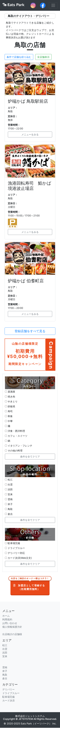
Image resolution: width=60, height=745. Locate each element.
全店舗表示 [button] (43, 56)
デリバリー (8, 689)
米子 (10, 504)
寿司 (10, 411)
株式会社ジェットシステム (30, 716)
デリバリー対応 (16, 552)
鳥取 (10, 509)
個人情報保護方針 (12, 626)
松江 (10, 479)
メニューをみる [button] (30, 134)
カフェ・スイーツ (17, 435)
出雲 (10, 484)
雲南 (10, 499)
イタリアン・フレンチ (19, 445)
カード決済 (8, 700)
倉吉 (10, 513)
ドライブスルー (16, 548)
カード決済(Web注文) (19, 557)
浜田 (10, 489)
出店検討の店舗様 (12, 634)
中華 (10, 421)
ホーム (6, 615)
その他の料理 (14, 450)
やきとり (12, 401)
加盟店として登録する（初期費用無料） (30, 585)
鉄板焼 (11, 406)
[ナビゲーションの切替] (53, 5)
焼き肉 (11, 396)
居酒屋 (11, 391)
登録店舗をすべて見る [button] (30, 331)
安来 (10, 494)
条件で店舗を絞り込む (19, 56)
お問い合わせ (9, 623)
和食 (10, 416)
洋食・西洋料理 (16, 430)
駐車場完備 (13, 543)
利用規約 (7, 619)
